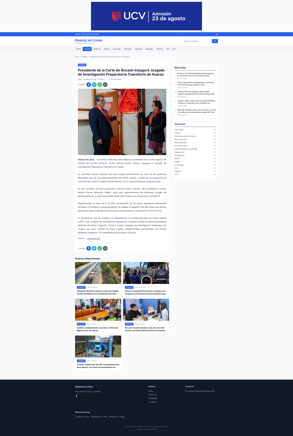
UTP (167, 49)
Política (107, 49)
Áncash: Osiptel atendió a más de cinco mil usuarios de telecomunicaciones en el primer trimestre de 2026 (145, 329)
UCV (174, 49)
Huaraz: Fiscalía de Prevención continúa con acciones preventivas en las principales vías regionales (145, 292)
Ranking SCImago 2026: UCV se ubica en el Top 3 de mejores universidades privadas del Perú (197, 111)
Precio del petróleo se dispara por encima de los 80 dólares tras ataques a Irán (196, 84)
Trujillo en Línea (82, 417)
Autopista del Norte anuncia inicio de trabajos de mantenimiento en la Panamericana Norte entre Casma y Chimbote (98, 292)
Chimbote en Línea (99, 417)
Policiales (128, 49)
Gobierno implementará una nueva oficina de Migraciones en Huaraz (97, 329)
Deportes (138, 49)
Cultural (159, 49)
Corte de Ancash (93, 239)
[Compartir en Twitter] (94, 84)
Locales (87, 49)
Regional (97, 49)
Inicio (78, 49)
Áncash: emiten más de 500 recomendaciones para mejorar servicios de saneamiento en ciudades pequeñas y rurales (98, 366)
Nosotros (152, 395)
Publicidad (152, 398)
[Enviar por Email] (105, 84)
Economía (117, 49)
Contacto (152, 402)
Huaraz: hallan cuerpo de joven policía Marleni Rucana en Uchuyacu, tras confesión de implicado (196, 102)
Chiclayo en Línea (116, 417)
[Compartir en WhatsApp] (99, 84)
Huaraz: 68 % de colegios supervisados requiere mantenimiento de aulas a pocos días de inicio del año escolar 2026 (196, 93)
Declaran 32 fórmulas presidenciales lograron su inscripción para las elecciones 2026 (195, 74)
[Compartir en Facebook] (88, 84)
